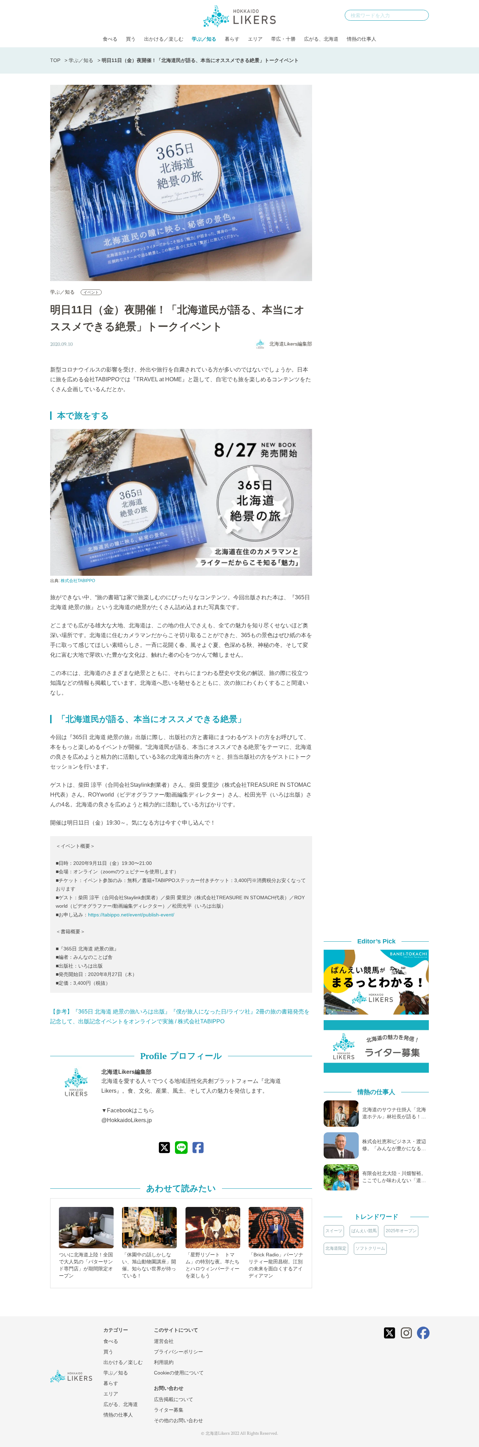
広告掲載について (173, 1399)
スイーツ (333, 1230)
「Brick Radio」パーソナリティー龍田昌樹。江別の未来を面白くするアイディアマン (276, 1265)
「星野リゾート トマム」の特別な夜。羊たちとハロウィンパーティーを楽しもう (212, 1265)
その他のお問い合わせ (178, 1420)
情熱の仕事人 (361, 39)
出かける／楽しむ (163, 39)
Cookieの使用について (179, 1373)
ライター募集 (168, 1410)
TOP (55, 60)
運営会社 (164, 1341)
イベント (91, 292)
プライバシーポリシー (178, 1351)
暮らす (232, 39)
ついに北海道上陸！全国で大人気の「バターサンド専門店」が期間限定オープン (86, 1265)
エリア (255, 39)
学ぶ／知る (204, 39)
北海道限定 (335, 1248)
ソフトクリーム (370, 1248)
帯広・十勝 (283, 39)
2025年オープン (401, 1230)
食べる (110, 39)
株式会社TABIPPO (78, 580)
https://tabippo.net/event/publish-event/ (131, 914)
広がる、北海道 (321, 39)
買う (131, 39)
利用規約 (164, 1362)
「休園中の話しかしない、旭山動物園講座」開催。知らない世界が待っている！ (149, 1265)
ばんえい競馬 (364, 1230)
